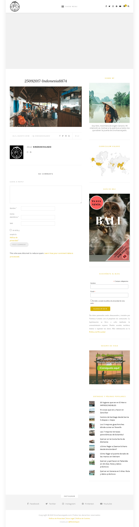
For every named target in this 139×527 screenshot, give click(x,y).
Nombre (13, 208)
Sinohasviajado (42, 136)
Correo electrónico (14, 215)
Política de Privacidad (97, 332)
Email (92, 292)
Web (11, 223)
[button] (46, 106)
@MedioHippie (73, 522)
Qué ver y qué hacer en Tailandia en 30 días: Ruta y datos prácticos (114, 464)
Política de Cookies (83, 518)
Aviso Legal (70, 518)
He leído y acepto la (15, 235)
